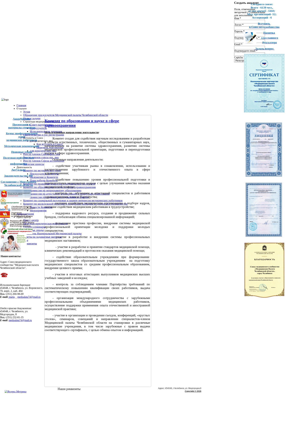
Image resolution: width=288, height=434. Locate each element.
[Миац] (17, 210)
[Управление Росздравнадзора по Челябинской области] (16, 216)
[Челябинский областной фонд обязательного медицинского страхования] (16, 233)
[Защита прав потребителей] (17, 226)
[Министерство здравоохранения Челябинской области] (15, 197)
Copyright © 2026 (193, 391)
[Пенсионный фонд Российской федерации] (13, 251)
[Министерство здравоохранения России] (16, 203)
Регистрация (242, 60)
